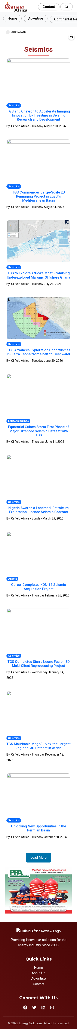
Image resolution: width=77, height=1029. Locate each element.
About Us (38, 973)
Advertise (35, 18)
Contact (49, 7)
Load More (38, 857)
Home (12, 18)
